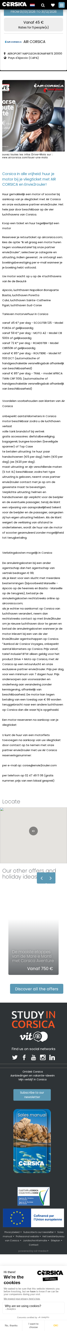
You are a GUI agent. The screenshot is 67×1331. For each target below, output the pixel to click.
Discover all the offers (36, 989)
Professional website (27, 1236)
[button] (43, 5)
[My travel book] (53, 5)
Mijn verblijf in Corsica (33, 1079)
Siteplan (55, 1240)
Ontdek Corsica (33, 1072)
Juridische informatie (35, 1240)
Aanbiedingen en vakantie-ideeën (32, 1075)
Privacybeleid (12, 1232)
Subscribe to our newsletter (32, 1094)
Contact (33, 1244)
